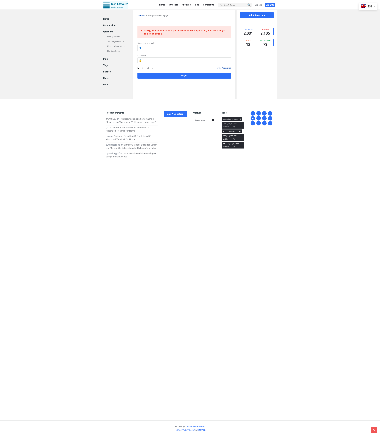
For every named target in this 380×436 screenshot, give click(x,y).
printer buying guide (232, 131)
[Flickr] (270, 118)
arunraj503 (111, 119)
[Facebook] (253, 113)
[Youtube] (253, 118)
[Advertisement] (132, 286)
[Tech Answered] (118, 5)
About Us (186, 5)
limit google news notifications (230, 125)
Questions (108, 32)
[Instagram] (258, 123)
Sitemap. (201, 430)
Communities (110, 25)
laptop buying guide (232, 119)
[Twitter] (258, 113)
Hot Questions (113, 51)
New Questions (113, 37)
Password (142, 55)
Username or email (146, 43)
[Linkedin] (264, 113)
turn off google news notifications (231, 145)
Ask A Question (256, 15)
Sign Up (270, 5)
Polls (105, 59)
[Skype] (264, 118)
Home (162, 5)
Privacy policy (188, 430)
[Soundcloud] (253, 123)
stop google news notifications (229, 137)
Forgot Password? (223, 68)
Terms (177, 430)
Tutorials (173, 5)
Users (106, 78)
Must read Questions (116, 46)
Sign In (258, 5)
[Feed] (270, 123)
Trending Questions (115, 41)
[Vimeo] (258, 118)
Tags (105, 65)
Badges (107, 72)
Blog (197, 5)
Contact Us (208, 5)
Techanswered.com (195, 426)
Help (105, 84)
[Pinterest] (264, 123)
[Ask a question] (374, 430)
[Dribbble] (270, 113)
